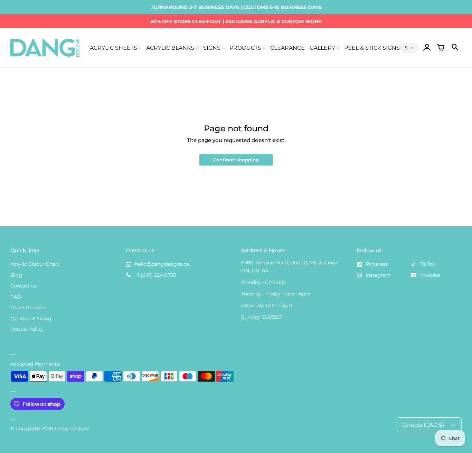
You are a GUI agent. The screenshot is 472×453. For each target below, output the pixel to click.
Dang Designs (72, 428)
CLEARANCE (287, 47)
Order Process (27, 307)
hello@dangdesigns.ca (162, 264)
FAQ (15, 297)
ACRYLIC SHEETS (113, 47)
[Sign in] (427, 47)
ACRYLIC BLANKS (170, 47)
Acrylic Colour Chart (34, 264)
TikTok (427, 264)
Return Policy (26, 329)
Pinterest (377, 264)
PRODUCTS (245, 47)
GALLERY (322, 47)
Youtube (430, 275)
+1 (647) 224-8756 (155, 275)
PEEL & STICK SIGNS (372, 47)
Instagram (378, 275)
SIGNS (211, 47)
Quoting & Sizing (30, 318)
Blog (16, 275)
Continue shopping (236, 159)
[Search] (455, 47)
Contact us (23, 286)
